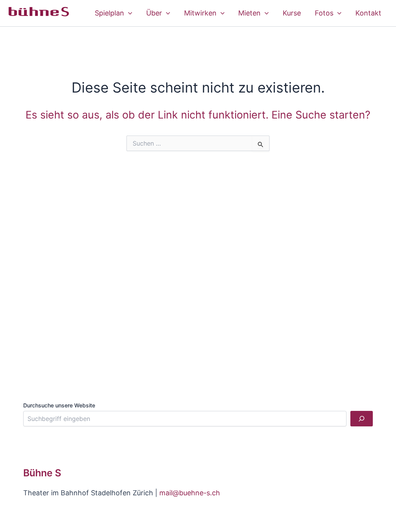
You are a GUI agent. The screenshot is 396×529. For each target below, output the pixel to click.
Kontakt (368, 13)
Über (154, 13)
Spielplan (109, 13)
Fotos (324, 13)
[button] (128, 13)
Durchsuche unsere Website (59, 405)
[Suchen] (361, 418)
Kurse (292, 13)
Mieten (249, 13)
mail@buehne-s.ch (189, 493)
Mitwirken (200, 13)
